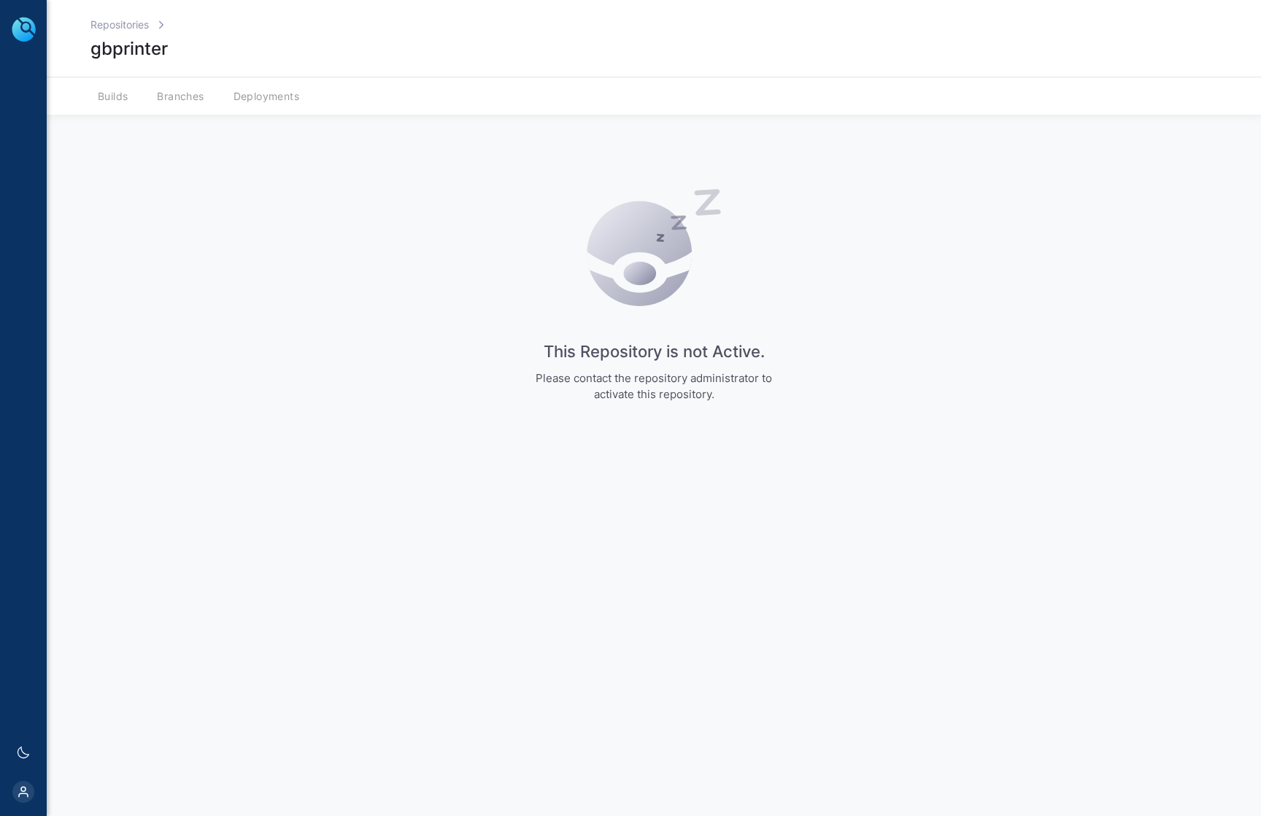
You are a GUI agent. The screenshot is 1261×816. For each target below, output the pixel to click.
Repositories (119, 24)
